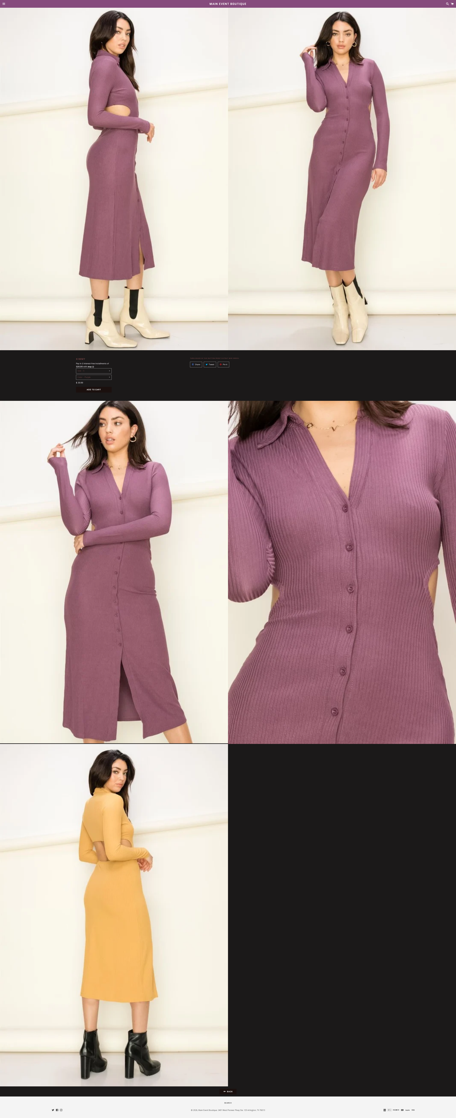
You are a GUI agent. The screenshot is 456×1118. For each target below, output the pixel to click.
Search (228, 1103)
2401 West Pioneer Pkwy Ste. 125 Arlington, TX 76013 (241, 1110)
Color (80, 377)
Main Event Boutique (228, 4)
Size (79, 370)
